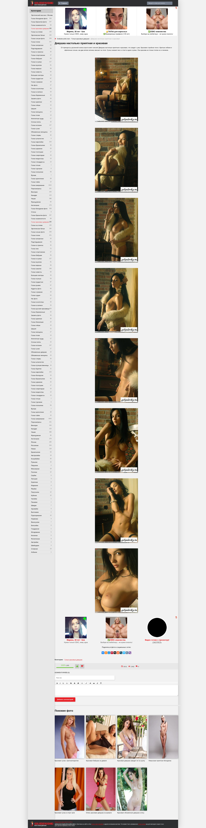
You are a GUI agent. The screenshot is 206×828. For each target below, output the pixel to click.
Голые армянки (36, 102)
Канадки (34, 195)
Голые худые (35, 295)
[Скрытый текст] (90, 683)
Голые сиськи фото (38, 38)
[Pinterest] (112, 652)
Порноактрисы (36, 188)
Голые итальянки (37, 172)
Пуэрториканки (36, 515)
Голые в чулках (36, 62)
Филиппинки (35, 539)
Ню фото (34, 85)
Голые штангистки (37, 138)
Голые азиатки (36, 269)
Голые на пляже (36, 32)
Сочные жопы (36, 122)
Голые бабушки (36, 58)
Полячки (34, 472)
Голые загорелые (37, 45)
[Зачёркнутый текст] (67, 683)
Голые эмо (35, 248)
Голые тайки (35, 182)
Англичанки (35, 205)
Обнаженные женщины (39, 132)
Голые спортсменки (38, 55)
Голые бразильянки (38, 145)
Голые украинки (36, 148)
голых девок (142, 824)
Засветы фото (36, 98)
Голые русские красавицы (40, 309)
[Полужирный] (57, 683)
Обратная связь (59, 822)
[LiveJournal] (121, 652)
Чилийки (34, 499)
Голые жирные (36, 68)
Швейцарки (35, 545)
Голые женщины (37, 112)
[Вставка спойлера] (101, 683)
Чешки (33, 198)
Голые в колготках (37, 88)
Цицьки (33, 108)
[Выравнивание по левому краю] (71, 683)
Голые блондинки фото (39, 18)
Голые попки (35, 42)
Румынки (34, 462)
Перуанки (34, 465)
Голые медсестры (37, 158)
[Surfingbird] (124, 652)
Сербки (33, 475)
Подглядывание (36, 48)
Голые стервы (36, 135)
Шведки (33, 505)
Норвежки (34, 519)
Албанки (34, 552)
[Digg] (115, 652)
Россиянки (34, 445)
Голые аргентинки (37, 178)
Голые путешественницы (40, 365)
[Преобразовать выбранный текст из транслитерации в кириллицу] (97, 683)
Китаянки (34, 535)
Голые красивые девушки (40, 28)
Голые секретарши (37, 155)
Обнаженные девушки (39, 352)
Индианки (34, 485)
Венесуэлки (35, 522)
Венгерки (34, 192)
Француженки (36, 202)
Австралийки (35, 455)
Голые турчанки (36, 168)
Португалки (35, 492)
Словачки (34, 549)
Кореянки (34, 482)
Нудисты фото (36, 289)
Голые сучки (35, 128)
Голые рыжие (36, 285)
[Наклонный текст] (60, 683)
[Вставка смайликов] (82, 683)
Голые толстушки (37, 152)
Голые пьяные (36, 279)
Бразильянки (35, 452)
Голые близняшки (37, 322)
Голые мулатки (36, 65)
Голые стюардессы (38, 162)
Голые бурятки (36, 369)
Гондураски (35, 529)
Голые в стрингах (37, 52)
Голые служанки (36, 82)
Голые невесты (36, 72)
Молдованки (35, 532)
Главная (64, 3)
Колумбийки (35, 459)
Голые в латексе (37, 92)
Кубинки (34, 495)
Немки (33, 449)
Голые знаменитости (38, 25)
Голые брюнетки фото (39, 22)
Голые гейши (35, 105)
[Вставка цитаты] (94, 683)
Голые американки (37, 185)
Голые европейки (37, 142)
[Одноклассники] (106, 652)
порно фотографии (97, 824)
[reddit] (118, 652)
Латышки (34, 479)
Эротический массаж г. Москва (42, 15)
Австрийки (34, 542)
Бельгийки (34, 525)
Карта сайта (68, 822)
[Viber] (130, 652)
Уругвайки (34, 509)
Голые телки (35, 115)
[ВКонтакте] (103, 652)
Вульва (33, 175)
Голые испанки (36, 125)
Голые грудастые (37, 78)
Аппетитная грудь (37, 118)
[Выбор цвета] (86, 683)
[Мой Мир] (109, 652)
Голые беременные (38, 95)
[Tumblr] (127, 652)
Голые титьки (35, 165)
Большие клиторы (37, 75)
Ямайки (33, 489)
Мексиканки (35, 469)
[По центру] (74, 683)
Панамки (34, 502)
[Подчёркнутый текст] (63, 683)
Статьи (33, 212)
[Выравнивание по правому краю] (78, 683)
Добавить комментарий (65, 699)
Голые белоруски (37, 375)
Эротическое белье (38, 35)
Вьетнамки (35, 512)
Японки (33, 442)
